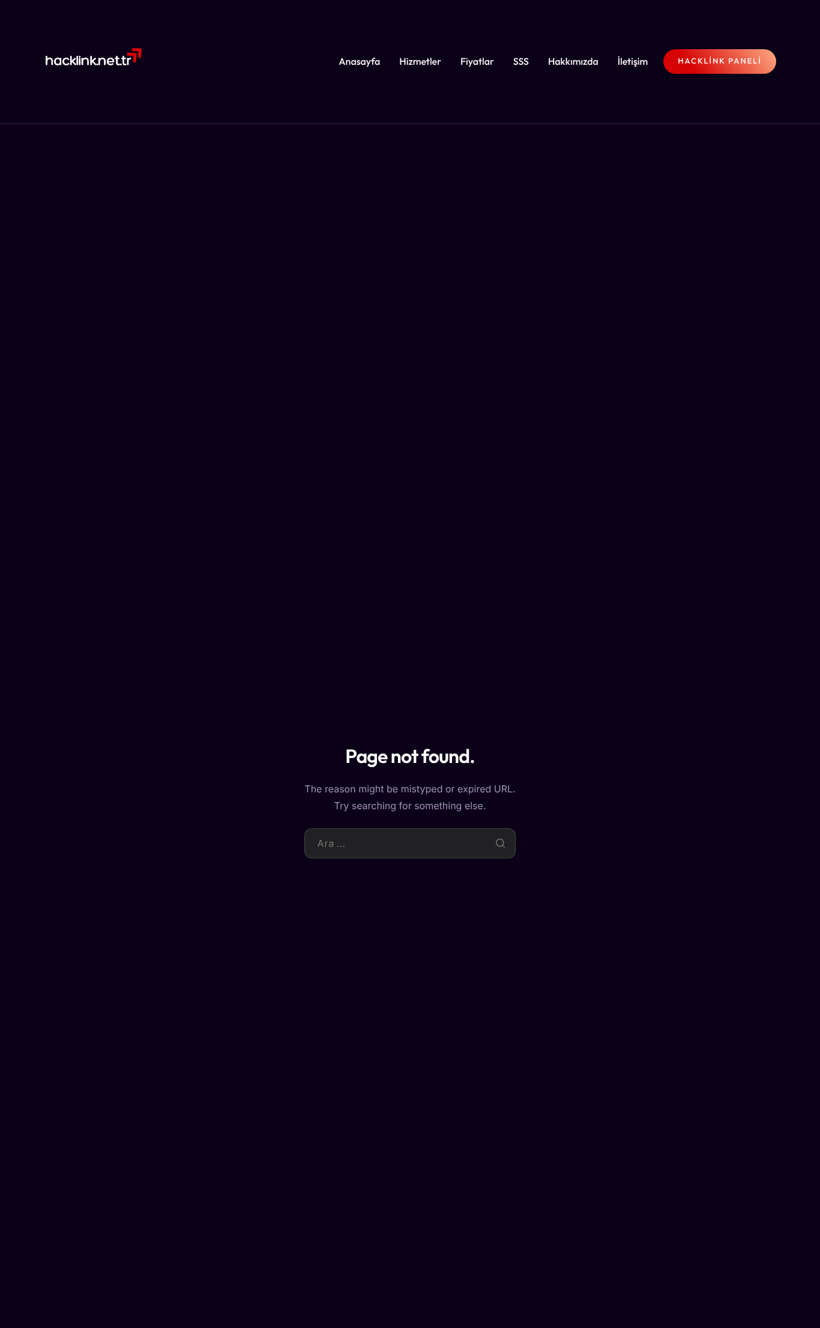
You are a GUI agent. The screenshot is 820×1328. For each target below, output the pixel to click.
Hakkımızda (573, 62)
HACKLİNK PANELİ (720, 61)
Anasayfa (359, 62)
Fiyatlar (477, 62)
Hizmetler (420, 62)
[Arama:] (409, 843)
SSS (521, 62)
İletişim (633, 62)
